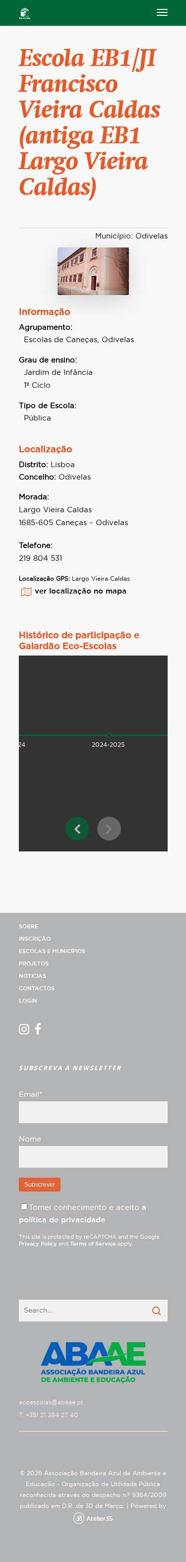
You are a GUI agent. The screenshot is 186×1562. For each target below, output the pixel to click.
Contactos (37, 988)
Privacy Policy (38, 1244)
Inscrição (35, 939)
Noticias (32, 976)
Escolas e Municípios (52, 951)
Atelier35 (99, 1519)
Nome (30, 1139)
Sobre (28, 926)
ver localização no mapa (80, 591)
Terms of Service (93, 1244)
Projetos (34, 963)
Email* (30, 1094)
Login (28, 1001)
